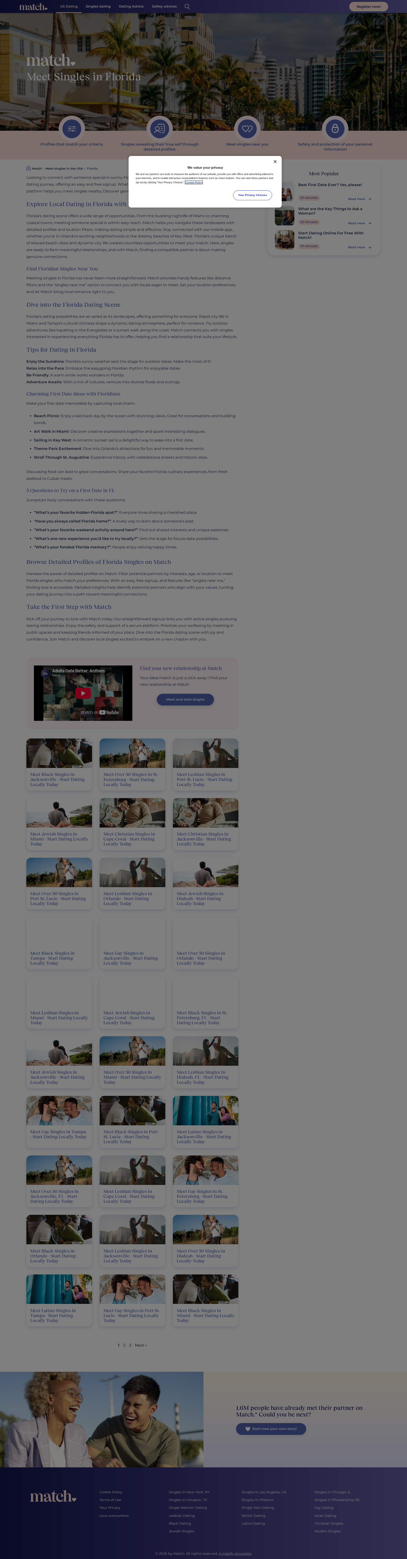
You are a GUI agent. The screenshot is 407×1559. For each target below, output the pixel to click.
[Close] (275, 161)
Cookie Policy (193, 182)
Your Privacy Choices (252, 195)
